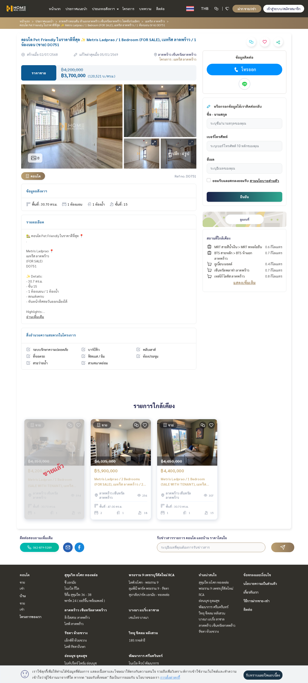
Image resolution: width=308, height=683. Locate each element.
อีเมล (210, 159)
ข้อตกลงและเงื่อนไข (257, 575)
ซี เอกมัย (70, 582)
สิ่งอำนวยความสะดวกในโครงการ (51, 335)
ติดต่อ (160, 8)
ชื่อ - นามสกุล (217, 114)
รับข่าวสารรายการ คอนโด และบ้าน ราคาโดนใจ (192, 538)
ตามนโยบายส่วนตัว (264, 180)
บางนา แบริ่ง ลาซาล (144, 610)
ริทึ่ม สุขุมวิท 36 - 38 (77, 594)
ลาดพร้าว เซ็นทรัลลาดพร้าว (85, 610)
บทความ (145, 8)
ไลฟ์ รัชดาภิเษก (74, 646)
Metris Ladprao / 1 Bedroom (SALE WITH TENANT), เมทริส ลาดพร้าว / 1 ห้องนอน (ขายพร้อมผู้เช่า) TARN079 (187, 482)
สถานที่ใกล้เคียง (219, 238)
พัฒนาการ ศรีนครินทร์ (146, 655)
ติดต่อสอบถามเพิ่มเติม (36, 538)
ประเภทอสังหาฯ (104, 8)
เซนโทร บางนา (138, 617)
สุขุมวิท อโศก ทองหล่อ (81, 575)
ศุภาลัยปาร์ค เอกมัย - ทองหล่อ (149, 594)
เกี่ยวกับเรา (251, 592)
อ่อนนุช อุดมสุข (75, 655)
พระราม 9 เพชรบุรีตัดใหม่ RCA (151, 575)
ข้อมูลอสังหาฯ (36, 191)
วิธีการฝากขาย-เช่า (257, 601)
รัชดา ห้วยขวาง (76, 633)
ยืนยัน (244, 197)
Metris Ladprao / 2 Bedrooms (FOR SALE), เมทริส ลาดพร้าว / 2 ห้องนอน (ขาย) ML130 (118, 482)
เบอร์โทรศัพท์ (217, 136)
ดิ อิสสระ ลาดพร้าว (77, 617)
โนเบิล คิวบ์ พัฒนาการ (144, 663)
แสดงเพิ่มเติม (244, 282)
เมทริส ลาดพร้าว (155, 21)
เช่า (22, 588)
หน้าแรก (55, 8)
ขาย (22, 582)
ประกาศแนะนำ (76, 8)
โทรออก (248, 69)
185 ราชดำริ (137, 640)
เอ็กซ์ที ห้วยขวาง (75, 640)
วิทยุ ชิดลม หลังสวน (143, 633)
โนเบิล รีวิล (71, 588)
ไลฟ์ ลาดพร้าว (73, 623)
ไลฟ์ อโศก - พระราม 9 (144, 582)
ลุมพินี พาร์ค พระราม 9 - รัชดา (149, 588)
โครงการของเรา (30, 616)
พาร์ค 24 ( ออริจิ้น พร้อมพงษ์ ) (84, 600)
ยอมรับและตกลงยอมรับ (230, 180)
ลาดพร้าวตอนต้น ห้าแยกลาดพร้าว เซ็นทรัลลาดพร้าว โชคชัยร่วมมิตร (99, 21)
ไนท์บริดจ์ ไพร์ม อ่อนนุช (80, 663)
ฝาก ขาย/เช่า (247, 8)
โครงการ (128, 8)
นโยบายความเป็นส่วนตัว (260, 583)
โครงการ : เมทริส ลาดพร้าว (178, 59)
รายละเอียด (35, 222)
